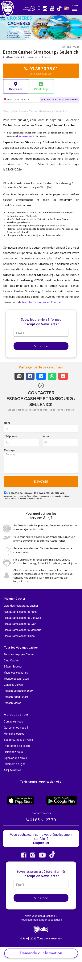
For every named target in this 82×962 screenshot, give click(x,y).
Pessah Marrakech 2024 (18, 691)
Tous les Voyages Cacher (19, 654)
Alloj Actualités (12, 770)
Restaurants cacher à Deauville (23, 618)
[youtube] (52, 8)
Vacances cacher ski (16, 672)
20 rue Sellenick (15, 57)
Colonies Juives (13, 684)
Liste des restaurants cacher (21, 605)
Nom (7, 423)
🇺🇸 (67, 8)
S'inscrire (41, 346)
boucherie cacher (26, 135)
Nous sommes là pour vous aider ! (41, 919)
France (46, 57)
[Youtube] (42, 856)
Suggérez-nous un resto (18, 739)
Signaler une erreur (15, 758)
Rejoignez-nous (13, 752)
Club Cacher (11, 660)
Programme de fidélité (17, 746)
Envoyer (41, 482)
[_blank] (33, 8)
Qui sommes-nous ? (16, 727)
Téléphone (10, 436)
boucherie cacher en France (41, 302)
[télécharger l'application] (39, 8)
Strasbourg (33, 57)
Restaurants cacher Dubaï (19, 636)
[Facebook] (23, 856)
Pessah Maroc (12, 703)
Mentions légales (14, 733)
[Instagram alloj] (32, 856)
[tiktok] (59, 8)
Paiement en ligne (15, 764)
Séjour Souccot (13, 666)
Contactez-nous (13, 721)
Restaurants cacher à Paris (20, 611)
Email (46, 436)
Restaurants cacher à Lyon (20, 624)
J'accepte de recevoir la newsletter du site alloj (36, 493)
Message (9, 450)
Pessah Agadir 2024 (16, 697)
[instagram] (45, 8)
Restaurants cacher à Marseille (22, 630)
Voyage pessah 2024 (16, 678)
